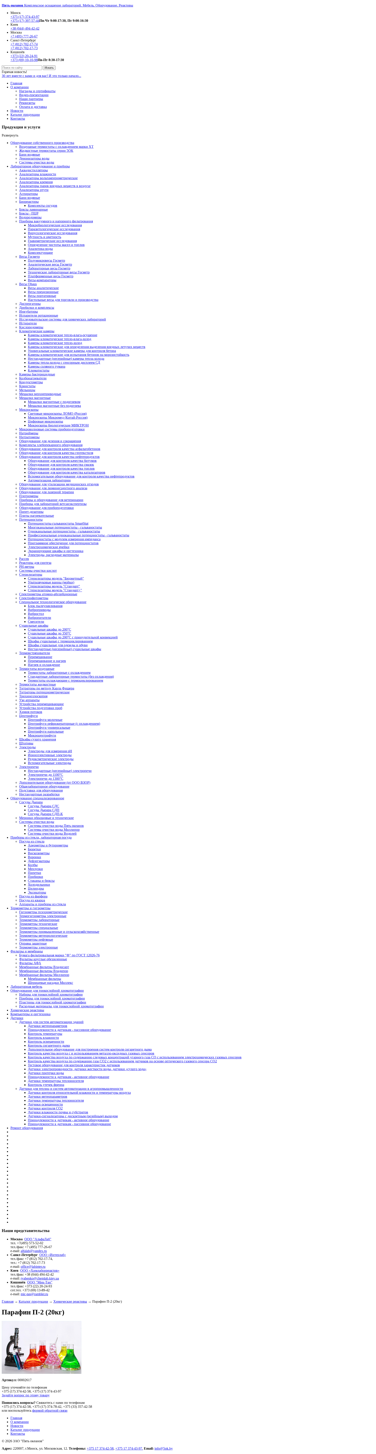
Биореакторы (29, 201)
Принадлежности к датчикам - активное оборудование (68, 1077)
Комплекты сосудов (42, 205)
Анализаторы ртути (34, 190)
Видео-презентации (34, 95)
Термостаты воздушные (36, 669)
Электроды (27, 747)
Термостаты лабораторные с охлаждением (59, 672)
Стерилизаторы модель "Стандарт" (54, 586)
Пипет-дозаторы (31, 512)
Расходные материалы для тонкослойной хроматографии (61, 1006)
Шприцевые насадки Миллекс (50, 983)
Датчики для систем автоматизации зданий (51, 1022)
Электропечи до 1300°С (45, 778)
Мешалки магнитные (35, 398)
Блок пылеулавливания (45, 606)
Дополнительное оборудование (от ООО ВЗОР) (54, 782)
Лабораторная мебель (26, 986)
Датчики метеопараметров (47, 1026)
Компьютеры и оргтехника (30, 1014)
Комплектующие (40, 252)
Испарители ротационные (38, 315)
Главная (16, 83)
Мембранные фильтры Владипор (43, 971)
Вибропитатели (39, 617)
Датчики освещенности (45, 1104)
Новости (16, 111)
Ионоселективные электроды (50, 755)
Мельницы (27, 390)
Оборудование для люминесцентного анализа (53, 488)
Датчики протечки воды (46, 1073)
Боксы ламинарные (33, 209)
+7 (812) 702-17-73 (24, 48)
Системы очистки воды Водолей (52, 833)
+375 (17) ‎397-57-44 (24, 20)
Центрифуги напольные (46, 731)
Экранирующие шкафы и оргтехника (55, 551)
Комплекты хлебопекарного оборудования (50, 445)
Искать (49, 67)
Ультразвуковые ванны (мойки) (51, 582)
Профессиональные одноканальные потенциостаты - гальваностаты (78, 535)
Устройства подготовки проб (40, 708)
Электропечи (29, 767)
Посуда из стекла (31, 841)
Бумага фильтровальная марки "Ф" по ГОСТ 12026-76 (59, 955)
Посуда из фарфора (33, 896)
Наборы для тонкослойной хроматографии (51, 994)
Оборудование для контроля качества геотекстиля (56, 453)
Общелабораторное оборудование (44, 786)
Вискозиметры (39, 853)
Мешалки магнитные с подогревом (54, 402)
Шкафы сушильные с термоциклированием (60, 641)
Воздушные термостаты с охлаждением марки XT (56, 146)
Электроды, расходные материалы (53, 555)
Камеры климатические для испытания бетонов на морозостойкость (78, 355)
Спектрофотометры (33, 598)
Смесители (36, 621)
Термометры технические (38, 924)
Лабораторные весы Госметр (49, 268)
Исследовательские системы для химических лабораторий (62, 319)
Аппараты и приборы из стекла (42, 904)
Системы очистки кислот (38, 570)
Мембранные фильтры (44, 979)
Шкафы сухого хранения (37, 739)
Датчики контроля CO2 (45, 1108)
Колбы (33, 865)
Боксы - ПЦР (29, 213)
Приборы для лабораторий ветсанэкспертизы (53, 504)
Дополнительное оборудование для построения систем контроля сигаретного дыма (90, 1049)
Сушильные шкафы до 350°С (49, 633)
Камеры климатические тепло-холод (55, 343)
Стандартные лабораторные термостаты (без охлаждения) (71, 676)
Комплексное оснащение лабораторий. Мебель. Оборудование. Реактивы (67, 5)
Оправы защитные (33, 943)
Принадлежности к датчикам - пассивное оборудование (69, 1030)
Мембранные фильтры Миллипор (44, 975)
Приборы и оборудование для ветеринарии (51, 500)
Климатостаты (38, 370)
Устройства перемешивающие (41, 704)
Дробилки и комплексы (36, 307)
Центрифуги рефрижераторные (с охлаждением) (64, 723)
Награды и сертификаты (37, 91)
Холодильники (39, 884)
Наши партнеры (31, 99)
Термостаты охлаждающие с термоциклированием (65, 680)
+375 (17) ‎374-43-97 (24, 17)
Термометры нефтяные (36, 939)
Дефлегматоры (39, 861)
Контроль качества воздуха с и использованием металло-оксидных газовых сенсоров (91, 1053)
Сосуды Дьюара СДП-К (45, 814)
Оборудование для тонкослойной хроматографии (47, 990)
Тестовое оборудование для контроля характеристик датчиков (74, 1065)
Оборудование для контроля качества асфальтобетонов (59, 449)
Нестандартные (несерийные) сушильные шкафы (64, 649)
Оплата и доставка (33, 107)
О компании (19, 87)
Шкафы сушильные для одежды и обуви (58, 645)
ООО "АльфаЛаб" (37, 1239)
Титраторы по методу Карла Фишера (46, 688)
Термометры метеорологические (43, 935)
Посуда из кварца (32, 900)
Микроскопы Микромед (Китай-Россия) (57, 417)
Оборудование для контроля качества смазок (61, 464)
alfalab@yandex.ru (34, 1251)
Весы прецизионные (43, 292)
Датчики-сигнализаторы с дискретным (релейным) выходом (73, 1116)
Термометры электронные (38, 947)
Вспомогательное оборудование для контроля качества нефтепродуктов (81, 476)
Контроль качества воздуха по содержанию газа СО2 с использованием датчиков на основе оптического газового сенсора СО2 (122, 1061)
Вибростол (36, 614)
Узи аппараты (29, 700)
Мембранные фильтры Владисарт (44, 967)
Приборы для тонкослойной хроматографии (52, 998)
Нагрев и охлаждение (44, 665)
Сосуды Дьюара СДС (43, 806)
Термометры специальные (38, 928)
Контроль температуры (45, 1034)
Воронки (34, 857)
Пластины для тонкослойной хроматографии (52, 1002)
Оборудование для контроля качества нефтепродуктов (59, 457)
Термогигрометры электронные (42, 916)
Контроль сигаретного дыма (49, 1045)
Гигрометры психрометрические (43, 912)
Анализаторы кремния (36, 182)
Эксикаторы (37, 892)
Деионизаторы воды (34, 158)
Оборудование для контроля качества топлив (61, 468)
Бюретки (34, 849)
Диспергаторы (30, 303)
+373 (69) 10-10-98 (24, 60)
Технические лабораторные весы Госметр (59, 272)
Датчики (16, 1018)
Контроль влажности (43, 1037)
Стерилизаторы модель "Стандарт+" (55, 590)
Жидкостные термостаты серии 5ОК (46, 150)
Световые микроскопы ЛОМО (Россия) (57, 413)
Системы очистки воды (36, 162)
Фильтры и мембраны (26, 951)
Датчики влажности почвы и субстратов (58, 1112)
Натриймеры (28, 433)
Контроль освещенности (46, 1041)
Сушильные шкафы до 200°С (49, 629)
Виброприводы (39, 610)
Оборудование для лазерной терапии (46, 492)
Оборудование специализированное (37, 798)
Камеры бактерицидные (37, 374)
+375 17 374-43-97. (129, 1448)
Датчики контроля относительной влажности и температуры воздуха (79, 1092)
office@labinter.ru (33, 1266)
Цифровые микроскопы (45, 421)
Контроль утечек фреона (46, 1085)
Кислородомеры (31, 327)
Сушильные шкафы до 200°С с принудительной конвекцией (73, 637)
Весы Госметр (29, 256)
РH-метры (26, 566)
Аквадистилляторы (33, 170)
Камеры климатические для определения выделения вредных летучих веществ (86, 347)
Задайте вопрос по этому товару (26, 1395)
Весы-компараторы (42, 280)
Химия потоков (30, 712)
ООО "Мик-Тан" (39, 1282)
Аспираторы (28, 194)
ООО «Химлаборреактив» (39, 1270)
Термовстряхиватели (34, 653)
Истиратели (28, 323)
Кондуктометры (31, 382)
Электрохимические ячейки (48, 547)
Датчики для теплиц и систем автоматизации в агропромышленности (71, 1088)
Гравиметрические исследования (52, 241)
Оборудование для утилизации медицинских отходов (59, 484)
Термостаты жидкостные (37, 684)
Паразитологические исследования (54, 229)
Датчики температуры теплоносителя (56, 1081)
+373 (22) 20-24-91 (24, 56)
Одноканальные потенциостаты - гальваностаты (64, 531)
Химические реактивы (27, 1010)
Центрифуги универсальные (49, 727)
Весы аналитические (43, 288)
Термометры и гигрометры (30, 908)
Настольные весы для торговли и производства (63, 300)
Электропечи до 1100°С (45, 774)
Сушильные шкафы (33, 625)
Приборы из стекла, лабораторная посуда (41, 837)
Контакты (17, 118)
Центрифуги (28, 716)
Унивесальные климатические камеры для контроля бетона (72, 351)
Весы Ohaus (28, 284)
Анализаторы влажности (37, 174)
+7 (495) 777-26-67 (24, 36)
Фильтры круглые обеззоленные (43, 959)
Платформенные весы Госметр (50, 276)
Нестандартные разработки (39, 794)
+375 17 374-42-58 (100, 1448)
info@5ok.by (163, 1448)
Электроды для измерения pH (50, 751)
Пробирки (35, 877)
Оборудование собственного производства (42, 143)
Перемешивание (40, 657)
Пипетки (34, 873)
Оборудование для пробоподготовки (46, 508)
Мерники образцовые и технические (46, 818)
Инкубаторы (28, 311)
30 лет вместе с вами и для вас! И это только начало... (41, 76)
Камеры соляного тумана (46, 366)
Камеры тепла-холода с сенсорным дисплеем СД (64, 362)
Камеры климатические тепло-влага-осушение (62, 335)
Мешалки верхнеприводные (40, 394)
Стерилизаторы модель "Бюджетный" (56, 578)
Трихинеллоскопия (33, 696)
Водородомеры (30, 217)
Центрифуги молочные (45, 720)
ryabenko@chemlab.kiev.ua (40, 1278)
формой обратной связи (49, 1410)
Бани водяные (29, 154)
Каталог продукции (25, 114)
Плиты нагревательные (36, 515)
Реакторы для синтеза (35, 563)
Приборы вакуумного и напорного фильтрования (56, 221)
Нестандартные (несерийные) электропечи (60, 771)
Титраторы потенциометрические (44, 692)
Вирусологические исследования (52, 233)
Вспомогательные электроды (49, 763)
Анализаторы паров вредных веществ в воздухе (55, 186)
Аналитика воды (40, 249)
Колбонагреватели (33, 378)
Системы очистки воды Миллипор (54, 829)
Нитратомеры (29, 437)
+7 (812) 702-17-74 (24, 44)
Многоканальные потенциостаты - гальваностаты (65, 527)
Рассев (24, 559)
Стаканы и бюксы (41, 880)
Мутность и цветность (44, 237)
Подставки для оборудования (41, 790)
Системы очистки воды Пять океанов (56, 826)
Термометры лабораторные (39, 920)
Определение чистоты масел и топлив (56, 245)
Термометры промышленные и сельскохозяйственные (59, 931)
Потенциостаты (31, 519)
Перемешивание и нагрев (47, 661)
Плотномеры (28, 496)
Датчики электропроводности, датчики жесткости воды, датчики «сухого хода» (87, 1069)
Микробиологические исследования (55, 225)
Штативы (26, 743)
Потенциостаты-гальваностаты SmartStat (58, 523)
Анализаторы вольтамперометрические (48, 178)
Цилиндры (36, 888)
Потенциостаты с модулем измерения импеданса (64, 539)
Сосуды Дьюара (31, 802)
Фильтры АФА (30, 963)
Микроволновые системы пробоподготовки (52, 429)
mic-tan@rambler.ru (34, 1294)
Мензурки (35, 869)
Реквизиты (27, 103)
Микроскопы (29, 409)
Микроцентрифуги (42, 735)
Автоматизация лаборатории (49, 480)
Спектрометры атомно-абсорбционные (48, 594)
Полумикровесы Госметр (46, 260)
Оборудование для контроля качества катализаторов (66, 472)
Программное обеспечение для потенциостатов (63, 543)
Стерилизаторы (30, 574)
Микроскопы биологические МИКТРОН (58, 425)
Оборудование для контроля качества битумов (62, 460)
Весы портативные (42, 296)
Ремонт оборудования (26, 1128)
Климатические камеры (36, 331)
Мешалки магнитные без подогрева (54, 406)
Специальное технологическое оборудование (52, 602)
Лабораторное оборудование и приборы (40, 166)
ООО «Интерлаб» (52, 1255)
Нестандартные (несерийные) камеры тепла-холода (66, 358)
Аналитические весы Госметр (50, 264)
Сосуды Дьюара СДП (43, 810)
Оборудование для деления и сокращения (50, 441)
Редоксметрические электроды (51, 759)
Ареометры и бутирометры (48, 845)
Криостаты (27, 386)
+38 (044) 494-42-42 (24, 28)
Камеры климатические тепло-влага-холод (59, 339)
